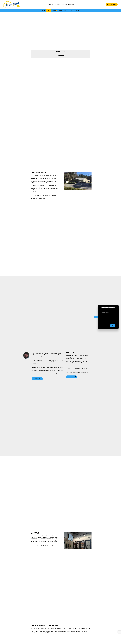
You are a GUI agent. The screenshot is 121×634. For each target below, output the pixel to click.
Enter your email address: (105, 315)
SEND (112, 325)
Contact (77, 10)
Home (43, 10)
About (48, 10)
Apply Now (72, 376)
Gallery (60, 10)
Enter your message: (104, 318)
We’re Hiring (70, 10)
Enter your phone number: (105, 312)
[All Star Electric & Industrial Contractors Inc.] (11, 4)
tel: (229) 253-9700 (112, 4)
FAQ (65, 10)
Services (54, 10)
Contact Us (37, 378)
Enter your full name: (104, 309)
